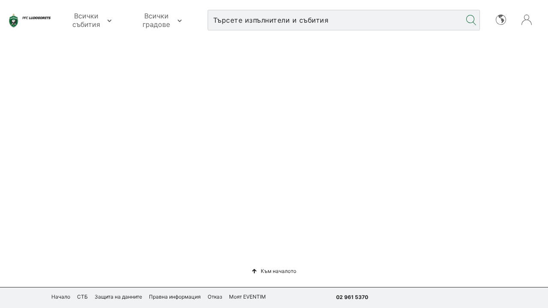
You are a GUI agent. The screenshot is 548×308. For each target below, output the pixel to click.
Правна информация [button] (175, 296)
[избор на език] (501, 19)
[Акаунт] (526, 19)
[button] (274, 271)
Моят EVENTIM (247, 296)
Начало (60, 296)
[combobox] (335, 20)
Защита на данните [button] (118, 296)
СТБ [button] (82, 296)
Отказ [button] (215, 296)
